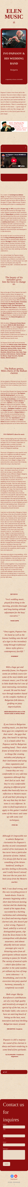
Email (5, 1142)
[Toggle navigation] (14, 22)
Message (6, 1148)
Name (5, 1124)
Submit (6, 1164)
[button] (25, 147)
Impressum (14, 1179)
